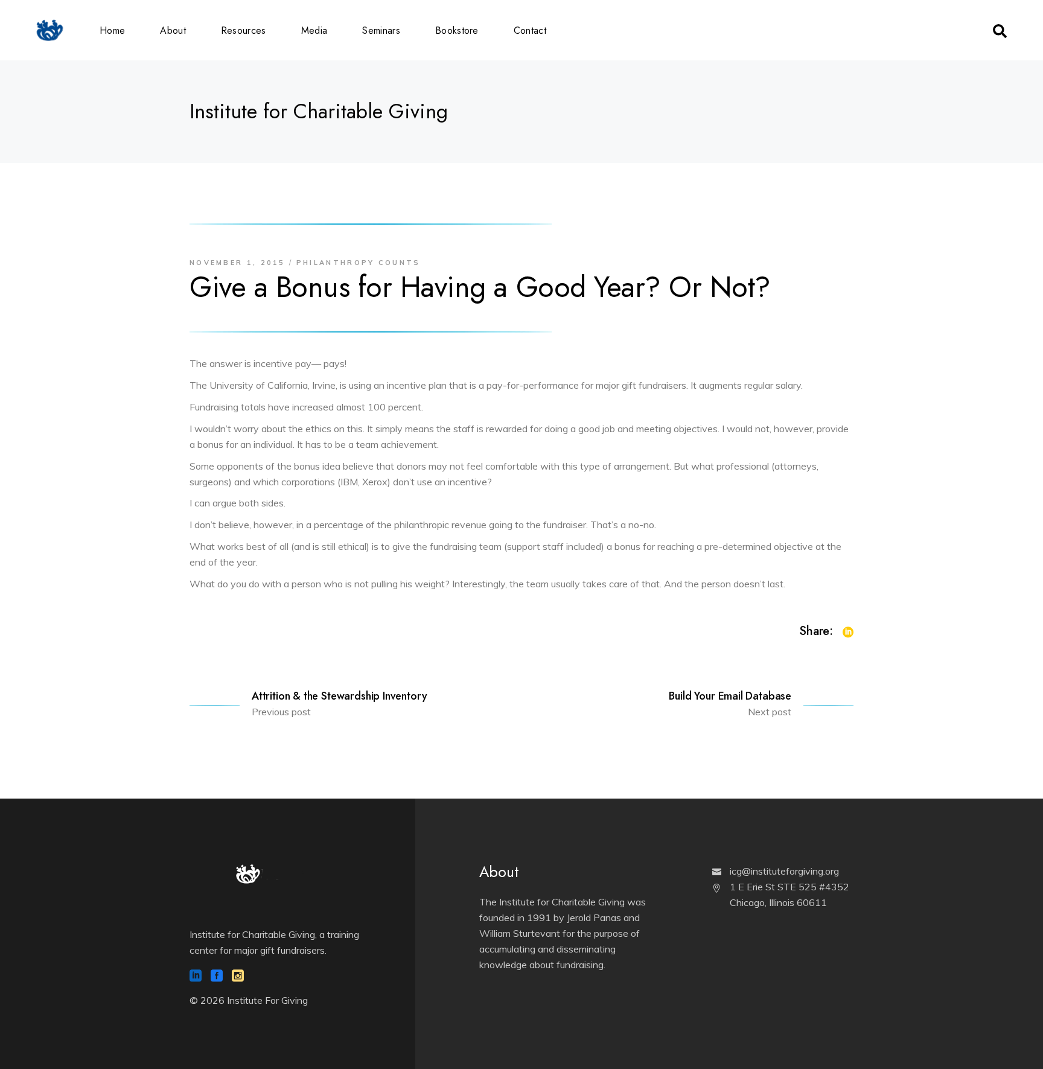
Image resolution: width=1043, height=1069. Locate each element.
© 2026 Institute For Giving (249, 1000)
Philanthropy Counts (358, 262)
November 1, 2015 (237, 262)
